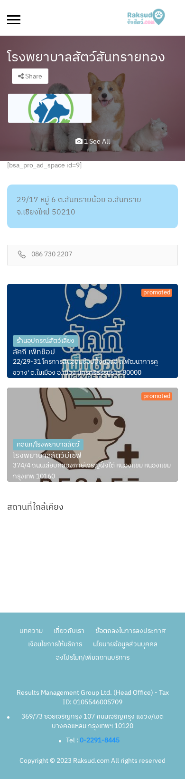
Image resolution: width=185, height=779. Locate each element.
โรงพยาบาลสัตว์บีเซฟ (47, 456)
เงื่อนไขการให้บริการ (55, 644)
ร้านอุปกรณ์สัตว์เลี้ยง (45, 340)
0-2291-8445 (100, 740)
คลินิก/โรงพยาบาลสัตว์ (48, 444)
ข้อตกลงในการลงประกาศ (130, 630)
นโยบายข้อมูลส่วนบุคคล (125, 644)
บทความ (31, 630)
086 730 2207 (51, 255)
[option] (50, 108)
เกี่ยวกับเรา (69, 630)
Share (33, 76)
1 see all (96, 141)
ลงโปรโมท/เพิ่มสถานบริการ (93, 657)
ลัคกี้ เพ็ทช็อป (34, 352)
